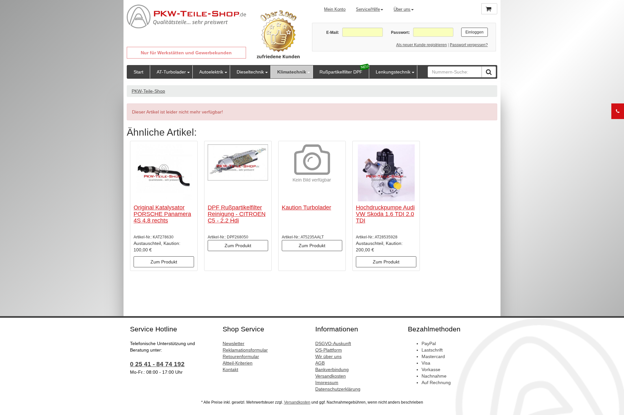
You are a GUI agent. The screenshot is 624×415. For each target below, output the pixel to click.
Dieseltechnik (250, 71)
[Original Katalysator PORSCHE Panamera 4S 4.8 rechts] (164, 172)
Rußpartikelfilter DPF (340, 71)
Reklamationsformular (245, 350)
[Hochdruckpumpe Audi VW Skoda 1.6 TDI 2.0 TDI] (386, 172)
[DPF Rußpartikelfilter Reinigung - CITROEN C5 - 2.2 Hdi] (238, 172)
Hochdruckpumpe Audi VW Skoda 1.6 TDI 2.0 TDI (385, 214)
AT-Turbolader (171, 71)
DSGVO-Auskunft (333, 343)
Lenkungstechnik (393, 71)
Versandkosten (330, 376)
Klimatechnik (291, 71)
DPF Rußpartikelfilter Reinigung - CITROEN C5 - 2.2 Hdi (237, 214)
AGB (320, 363)
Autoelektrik (211, 71)
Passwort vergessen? (469, 45)
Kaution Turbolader (306, 207)
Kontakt (230, 369)
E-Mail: (332, 32)
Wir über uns (328, 356)
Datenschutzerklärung (337, 389)
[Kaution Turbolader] (312, 172)
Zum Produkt (163, 261)
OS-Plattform (328, 350)
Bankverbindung (332, 369)
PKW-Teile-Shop (148, 91)
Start (138, 71)
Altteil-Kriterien (238, 363)
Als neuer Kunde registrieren (421, 45)
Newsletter (233, 343)
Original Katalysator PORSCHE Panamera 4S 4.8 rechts (162, 214)
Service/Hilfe (368, 9)
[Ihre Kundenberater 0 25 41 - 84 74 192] (617, 111)
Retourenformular (241, 356)
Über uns (402, 9)
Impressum (326, 382)
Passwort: (400, 32)
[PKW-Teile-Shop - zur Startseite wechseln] (186, 16)
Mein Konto (334, 9)
